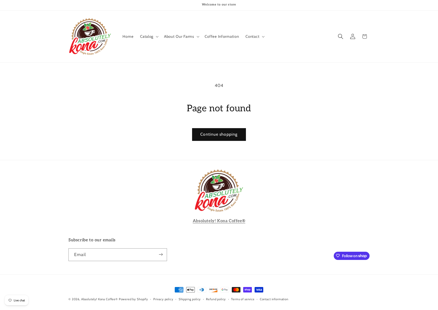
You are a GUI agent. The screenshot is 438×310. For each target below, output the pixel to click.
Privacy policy (163, 299)
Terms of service (242, 299)
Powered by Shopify (133, 299)
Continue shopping (218, 134)
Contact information (274, 299)
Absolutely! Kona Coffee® (219, 221)
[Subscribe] (161, 254)
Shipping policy (190, 299)
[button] (149, 36)
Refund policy (216, 299)
